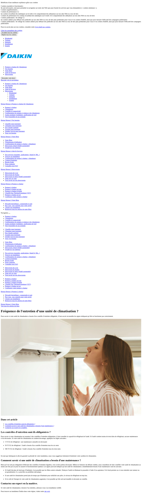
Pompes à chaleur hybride (13, 282)
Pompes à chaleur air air (13, 286)
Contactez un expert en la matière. (16, 428)
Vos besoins (9, 69)
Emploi (7, 46)
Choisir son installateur (12, 299)
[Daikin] (16, 63)
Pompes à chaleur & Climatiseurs (16, 67)
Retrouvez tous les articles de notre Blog (18, 301)
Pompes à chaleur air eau (13, 280)
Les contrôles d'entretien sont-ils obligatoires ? (20, 424)
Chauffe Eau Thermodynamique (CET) (18, 284)
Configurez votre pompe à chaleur (16, 288)
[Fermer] (9, 213)
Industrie (8, 42)
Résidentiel (8, 38)
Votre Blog (8, 71)
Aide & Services (10, 72)
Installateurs (9, 44)
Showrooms (9, 74)
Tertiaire (7, 40)
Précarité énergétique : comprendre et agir (18, 295)
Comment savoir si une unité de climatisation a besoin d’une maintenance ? (29, 426)
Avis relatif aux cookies (42, 27)
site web (47, 491)
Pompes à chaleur (11, 279)
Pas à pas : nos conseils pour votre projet (18, 297)
